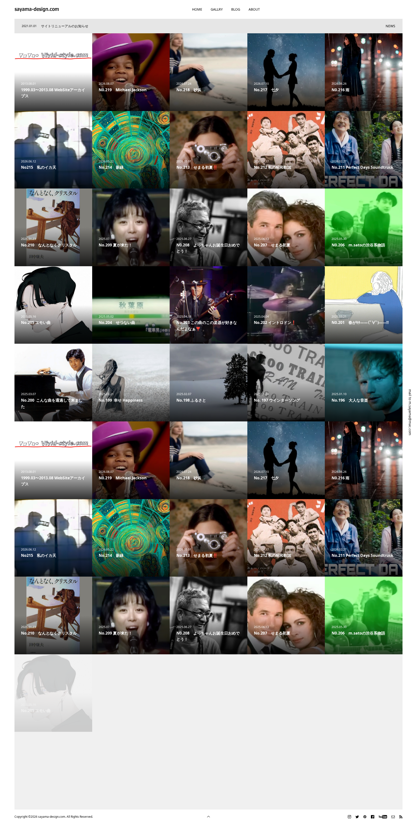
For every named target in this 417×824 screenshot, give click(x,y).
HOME (197, 9)
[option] (201, 26)
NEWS (390, 26)
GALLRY (217, 9)
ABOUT (254, 9)
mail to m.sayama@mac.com (410, 412)
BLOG (235, 9)
